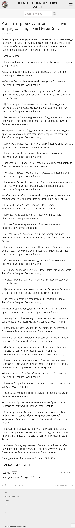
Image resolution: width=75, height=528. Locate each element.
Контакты (6, 517)
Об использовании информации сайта (12, 496)
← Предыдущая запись (12, 485)
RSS (5, 521)
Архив (6, 504)
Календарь (6, 508)
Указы (14, 473)
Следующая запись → (63, 485)
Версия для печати (65, 473)
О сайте (6, 492)
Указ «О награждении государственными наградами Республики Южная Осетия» (34, 26)
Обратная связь (7, 512)
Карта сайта (7, 500)
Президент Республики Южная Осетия (37, 5)
